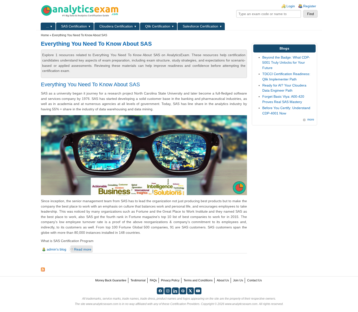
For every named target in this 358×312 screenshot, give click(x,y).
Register (309, 6)
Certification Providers (184, 304)
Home (45, 35)
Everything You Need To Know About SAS (90, 84)
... (47, 26)
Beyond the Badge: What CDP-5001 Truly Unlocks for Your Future (286, 62)
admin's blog (56, 249)
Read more (82, 249)
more (310, 119)
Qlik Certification (157, 26)
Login (290, 6)
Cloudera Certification (116, 26)
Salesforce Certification (200, 26)
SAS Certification (74, 26)
